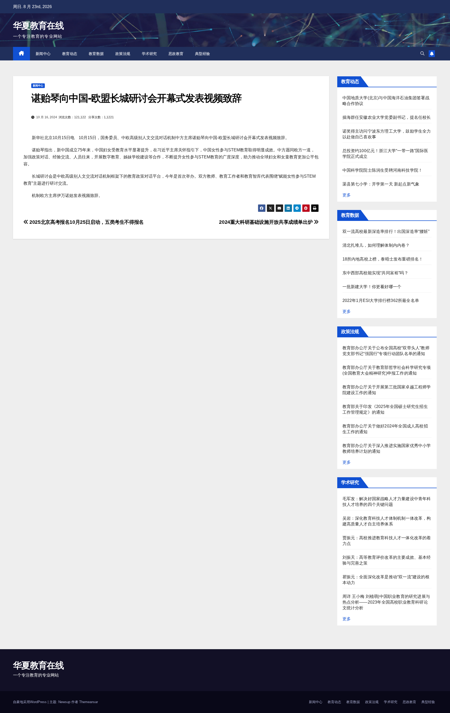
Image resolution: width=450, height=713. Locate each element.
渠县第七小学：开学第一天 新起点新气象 (381, 184)
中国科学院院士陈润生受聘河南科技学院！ (382, 170)
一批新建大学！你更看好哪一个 (372, 286)
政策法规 (122, 53)
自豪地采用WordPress (30, 702)
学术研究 (149, 53)
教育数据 (96, 53)
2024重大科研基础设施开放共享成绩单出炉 (266, 222)
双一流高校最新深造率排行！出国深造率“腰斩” (385, 231)
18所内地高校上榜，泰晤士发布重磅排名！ (382, 259)
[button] (422, 53)
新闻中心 (43, 53)
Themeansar (88, 702)
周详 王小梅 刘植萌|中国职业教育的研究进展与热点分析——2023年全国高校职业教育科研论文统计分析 (386, 602)
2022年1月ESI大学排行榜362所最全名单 (380, 300)
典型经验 (202, 53)
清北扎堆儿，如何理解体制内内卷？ (376, 245)
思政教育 (176, 53)
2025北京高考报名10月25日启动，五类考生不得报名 (86, 222)
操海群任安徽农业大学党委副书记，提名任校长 (386, 117)
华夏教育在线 (38, 25)
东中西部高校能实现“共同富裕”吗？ (375, 273)
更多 (346, 195)
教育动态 (69, 53)
